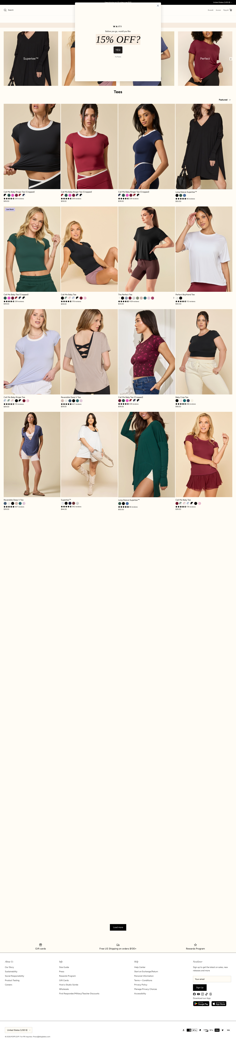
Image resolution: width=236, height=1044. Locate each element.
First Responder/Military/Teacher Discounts (79, 993)
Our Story (9, 967)
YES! (118, 50)
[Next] (173, 298)
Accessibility (140, 993)
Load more (118, 927)
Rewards (210, 10)
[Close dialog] (158, 5)
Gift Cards (64, 980)
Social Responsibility (14, 976)
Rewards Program (67, 976)
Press (61, 971)
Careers (8, 984)
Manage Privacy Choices (145, 989)
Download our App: (202, 998)
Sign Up (199, 987)
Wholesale (64, 989)
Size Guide (64, 967)
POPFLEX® (15, 1037)
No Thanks (118, 57)
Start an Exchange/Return (146, 971)
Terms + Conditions (143, 980)
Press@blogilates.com (41, 1037)
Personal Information (144, 976)
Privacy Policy (140, 984)
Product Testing (12, 980)
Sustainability (11, 971)
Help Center (139, 967)
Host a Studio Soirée (68, 984)
